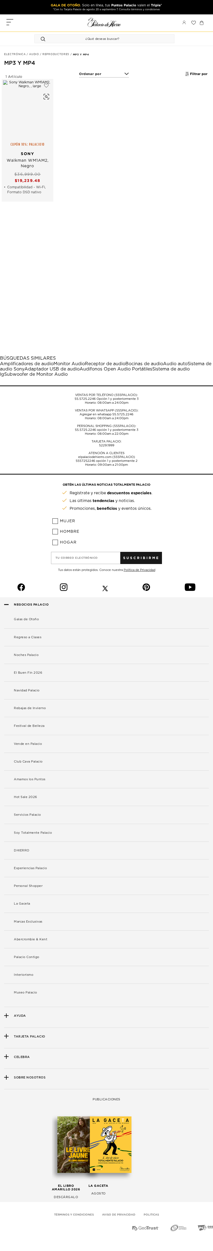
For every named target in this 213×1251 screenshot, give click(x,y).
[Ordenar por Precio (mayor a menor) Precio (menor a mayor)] (104, 74)
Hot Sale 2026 (25, 797)
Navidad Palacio (27, 690)
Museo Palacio (25, 992)
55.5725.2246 (85, 398)
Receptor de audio (105, 364)
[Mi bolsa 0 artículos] (201, 22)
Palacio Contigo (26, 957)
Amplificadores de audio (27, 364)
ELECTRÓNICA (15, 54)
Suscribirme (141, 558)
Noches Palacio (26, 655)
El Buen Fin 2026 (28, 672)
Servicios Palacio (27, 814)
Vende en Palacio (28, 743)
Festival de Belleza (29, 725)
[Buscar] (43, 39)
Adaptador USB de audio (52, 369)
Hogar (68, 542)
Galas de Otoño (26, 619)
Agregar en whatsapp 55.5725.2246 (106, 414)
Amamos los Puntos (29, 779)
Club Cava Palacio (28, 761)
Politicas (151, 1214)
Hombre (69, 532)
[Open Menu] (9, 23)
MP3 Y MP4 (81, 54)
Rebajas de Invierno (30, 708)
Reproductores (56, 54)
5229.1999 (106, 445)
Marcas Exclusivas (28, 921)
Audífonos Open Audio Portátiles (116, 369)
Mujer (67, 521)
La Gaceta (22, 903)
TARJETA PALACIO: (106, 441)
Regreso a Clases (27, 637)
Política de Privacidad (139, 570)
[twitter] (105, 587)
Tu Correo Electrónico (76, 558)
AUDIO (34, 54)
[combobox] (98, 39)
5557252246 (85, 460)
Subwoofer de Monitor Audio (36, 374)
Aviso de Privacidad (118, 1214)
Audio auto (175, 364)
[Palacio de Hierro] (104, 22)
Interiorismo (23, 974)
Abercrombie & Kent (30, 939)
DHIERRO (21, 850)
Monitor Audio (69, 364)
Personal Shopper (28, 885)
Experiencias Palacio (30, 868)
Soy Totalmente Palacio (33, 832)
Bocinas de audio (144, 364)
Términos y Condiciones (74, 1214)
